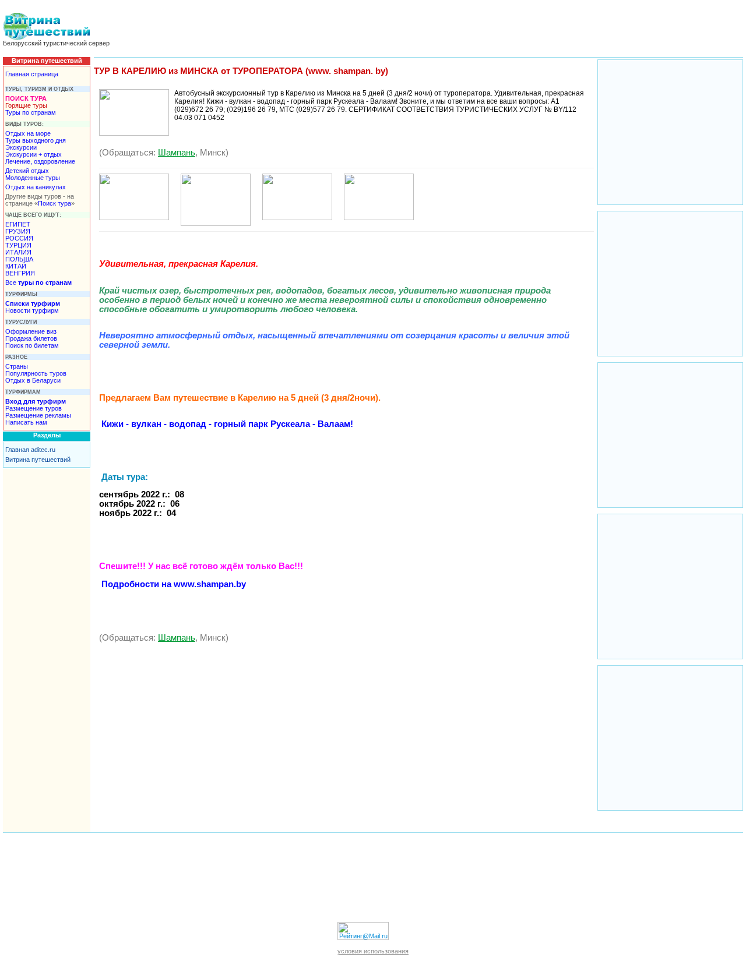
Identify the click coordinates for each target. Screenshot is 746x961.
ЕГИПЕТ (17, 224)
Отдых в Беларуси (33, 380)
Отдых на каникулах (35, 186)
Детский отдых (27, 170)
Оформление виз (31, 331)
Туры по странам (30, 112)
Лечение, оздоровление (40, 161)
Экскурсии (21, 147)
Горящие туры (26, 105)
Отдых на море (28, 133)
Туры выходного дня (35, 140)
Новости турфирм (32, 310)
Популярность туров (35, 373)
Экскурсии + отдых (33, 154)
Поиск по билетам (32, 345)
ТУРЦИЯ (18, 245)
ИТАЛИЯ (18, 252)
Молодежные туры (32, 177)
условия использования (373, 951)
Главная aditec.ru (30, 449)
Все (38, 282)
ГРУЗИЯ (17, 231)
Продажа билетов (31, 338)
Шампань (176, 152)
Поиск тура (54, 203)
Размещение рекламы (38, 415)
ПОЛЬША (19, 259)
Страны (16, 366)
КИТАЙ (15, 266)
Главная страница (31, 73)
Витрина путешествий (38, 459)
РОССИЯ (19, 238)
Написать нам (26, 422)
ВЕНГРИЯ (20, 273)
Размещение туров (33, 408)
